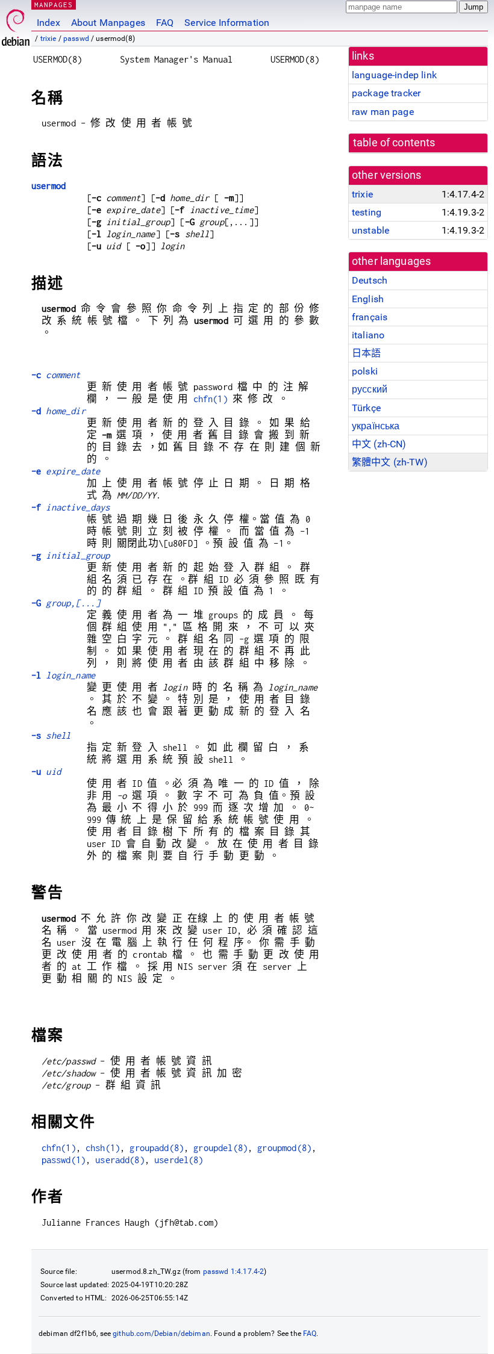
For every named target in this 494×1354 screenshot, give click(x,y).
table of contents (394, 143)
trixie (48, 38)
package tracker (386, 93)
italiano (368, 335)
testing (366, 212)
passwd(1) (64, 1160)
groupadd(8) (157, 1148)
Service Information (226, 22)
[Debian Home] (16, 24)
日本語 (366, 353)
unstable (370, 230)
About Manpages (108, 22)
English (368, 299)
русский (369, 389)
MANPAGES (53, 4)
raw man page (383, 111)
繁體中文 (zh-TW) (390, 462)
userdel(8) (179, 1160)
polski (365, 371)
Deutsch (369, 280)
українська (376, 426)
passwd (76, 38)
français (369, 317)
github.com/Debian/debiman (161, 1333)
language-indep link (394, 75)
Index (48, 22)
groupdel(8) (220, 1148)
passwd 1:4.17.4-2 (233, 1271)
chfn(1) (210, 399)
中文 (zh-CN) (379, 444)
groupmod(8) (284, 1148)
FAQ (165, 22)
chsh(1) (103, 1148)
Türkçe (366, 408)
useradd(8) (120, 1160)
